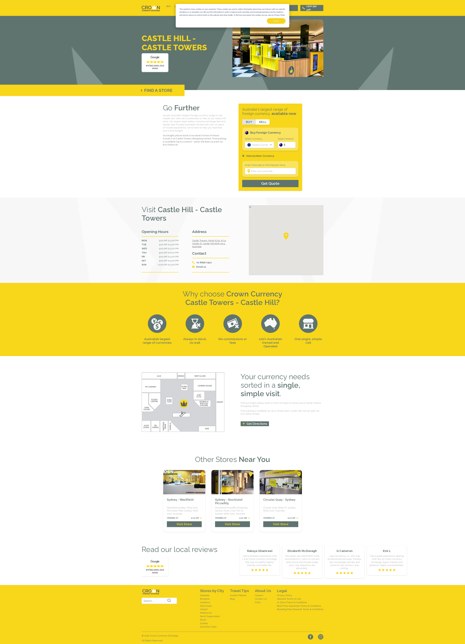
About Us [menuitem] (263, 591)
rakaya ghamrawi (260, 551)
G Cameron (345, 551)
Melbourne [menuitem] (206, 613)
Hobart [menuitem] (204, 609)
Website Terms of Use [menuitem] (289, 599)
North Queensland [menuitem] (210, 616)
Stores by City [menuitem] (212, 591)
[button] (286, 236)
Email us (201, 266)
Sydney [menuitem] (204, 623)
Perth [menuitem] (203, 620)
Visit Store (184, 524)
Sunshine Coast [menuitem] (208, 626)
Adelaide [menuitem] (204, 595)
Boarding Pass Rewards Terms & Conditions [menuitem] (300, 609)
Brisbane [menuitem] (204, 599)
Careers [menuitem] (259, 595)
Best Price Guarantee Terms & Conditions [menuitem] (299, 606)
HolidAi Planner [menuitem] (238, 595)
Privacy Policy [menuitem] (284, 595)
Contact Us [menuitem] (261, 599)
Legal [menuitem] (282, 591)
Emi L (387, 551)
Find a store (158, 90)
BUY (169, 6)
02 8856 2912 (204, 262)
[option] (157, 330)
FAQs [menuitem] (257, 602)
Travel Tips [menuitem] (239, 591)
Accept (276, 21)
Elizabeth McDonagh (302, 551)
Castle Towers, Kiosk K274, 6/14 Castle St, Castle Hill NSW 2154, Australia (209, 243)
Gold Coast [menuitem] (206, 606)
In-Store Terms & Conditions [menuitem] (292, 602)
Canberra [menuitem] (205, 602)
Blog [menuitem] (232, 599)
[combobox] (159, 601)
